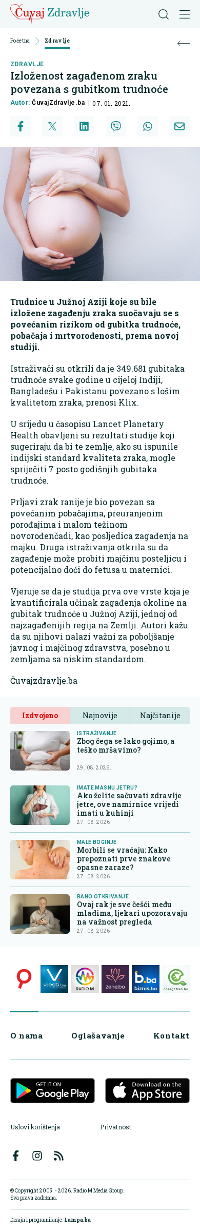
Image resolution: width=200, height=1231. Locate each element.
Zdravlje (57, 41)
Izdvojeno (40, 715)
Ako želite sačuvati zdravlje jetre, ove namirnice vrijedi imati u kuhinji (129, 804)
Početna (20, 41)
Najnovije (100, 715)
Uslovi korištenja (35, 1127)
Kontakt (171, 1035)
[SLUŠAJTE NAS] (84, 979)
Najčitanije (160, 715)
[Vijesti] (54, 979)
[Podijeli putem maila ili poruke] (179, 126)
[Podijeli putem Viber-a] (116, 126)
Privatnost (115, 1127)
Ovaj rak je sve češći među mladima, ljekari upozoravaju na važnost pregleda (132, 913)
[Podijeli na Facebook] (20, 126)
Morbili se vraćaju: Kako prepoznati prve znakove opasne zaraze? (124, 858)
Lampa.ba (77, 1220)
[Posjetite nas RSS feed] (58, 1155)
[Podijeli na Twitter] (52, 126)
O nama (26, 1035)
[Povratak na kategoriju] (183, 43)
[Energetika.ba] (176, 979)
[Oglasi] (24, 979)
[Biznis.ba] (145, 979)
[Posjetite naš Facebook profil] (15, 1155)
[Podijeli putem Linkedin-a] (84, 126)
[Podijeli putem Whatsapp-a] (147, 126)
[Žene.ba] (115, 979)
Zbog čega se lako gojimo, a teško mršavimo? (126, 745)
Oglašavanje (98, 1035)
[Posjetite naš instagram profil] (37, 1155)
